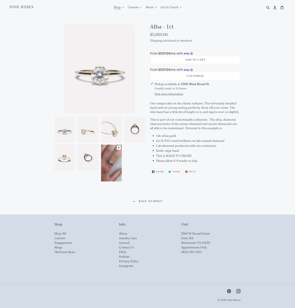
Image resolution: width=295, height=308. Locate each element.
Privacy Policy (129, 261)
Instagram (126, 266)
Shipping (156, 40)
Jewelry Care (128, 238)
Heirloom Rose (64, 252)
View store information (168, 93)
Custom (59, 238)
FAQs (122, 252)
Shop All (60, 233)
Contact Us (126, 247)
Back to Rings (150, 201)
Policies (124, 256)
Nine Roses (21, 7)
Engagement (63, 243)
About (123, 233)
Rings (58, 247)
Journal (124, 243)
